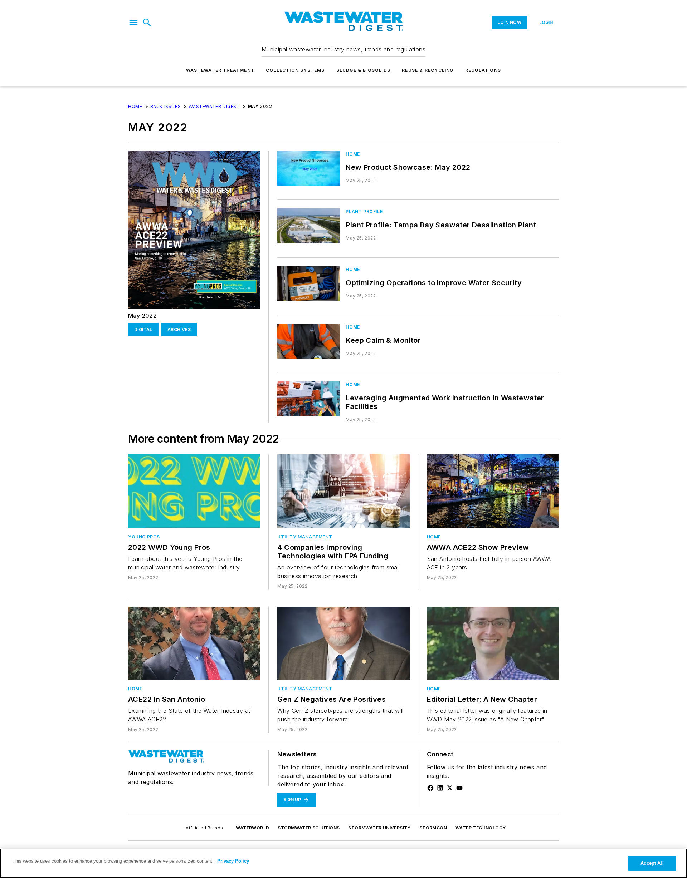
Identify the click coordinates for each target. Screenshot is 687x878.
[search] (147, 22)
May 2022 (142, 315)
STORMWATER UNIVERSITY (379, 827)
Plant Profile (364, 211)
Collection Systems (295, 70)
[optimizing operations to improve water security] (308, 283)
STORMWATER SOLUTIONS (309, 827)
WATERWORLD (252, 827)
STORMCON (433, 827)
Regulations (483, 70)
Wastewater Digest (214, 106)
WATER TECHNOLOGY (480, 827)
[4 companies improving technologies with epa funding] (343, 491)
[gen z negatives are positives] (343, 643)
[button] (133, 22)
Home (135, 106)
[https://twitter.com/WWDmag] (449, 787)
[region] (343, 863)
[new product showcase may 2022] (308, 168)
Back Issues (165, 106)
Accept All (651, 863)
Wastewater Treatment (220, 70)
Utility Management (304, 536)
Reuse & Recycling (427, 70)
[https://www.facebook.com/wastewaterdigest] (430, 787)
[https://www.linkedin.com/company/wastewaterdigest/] (440, 787)
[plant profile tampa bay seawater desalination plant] (308, 225)
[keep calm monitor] (308, 341)
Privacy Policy (233, 861)
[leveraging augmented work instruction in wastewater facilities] (308, 398)
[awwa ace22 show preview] (493, 491)
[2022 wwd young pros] (194, 491)
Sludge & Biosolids (363, 70)
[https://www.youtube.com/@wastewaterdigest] (459, 787)
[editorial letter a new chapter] (493, 643)
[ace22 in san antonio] (194, 643)
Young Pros (144, 536)
